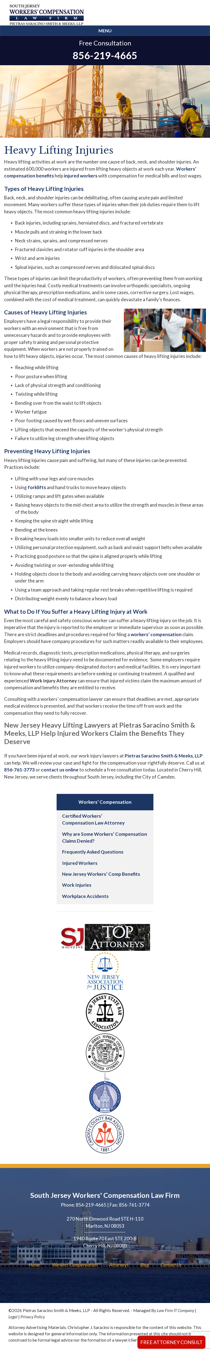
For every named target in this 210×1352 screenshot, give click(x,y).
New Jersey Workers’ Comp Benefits (101, 874)
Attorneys (119, 1265)
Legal (13, 1316)
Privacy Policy (33, 1316)
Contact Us (171, 1265)
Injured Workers (79, 863)
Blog (144, 1265)
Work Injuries (76, 885)
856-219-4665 (105, 55)
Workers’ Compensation (75, 1265)
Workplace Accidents (85, 896)
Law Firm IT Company (175, 1310)
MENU (105, 30)
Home (34, 1265)
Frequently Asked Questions (92, 852)
